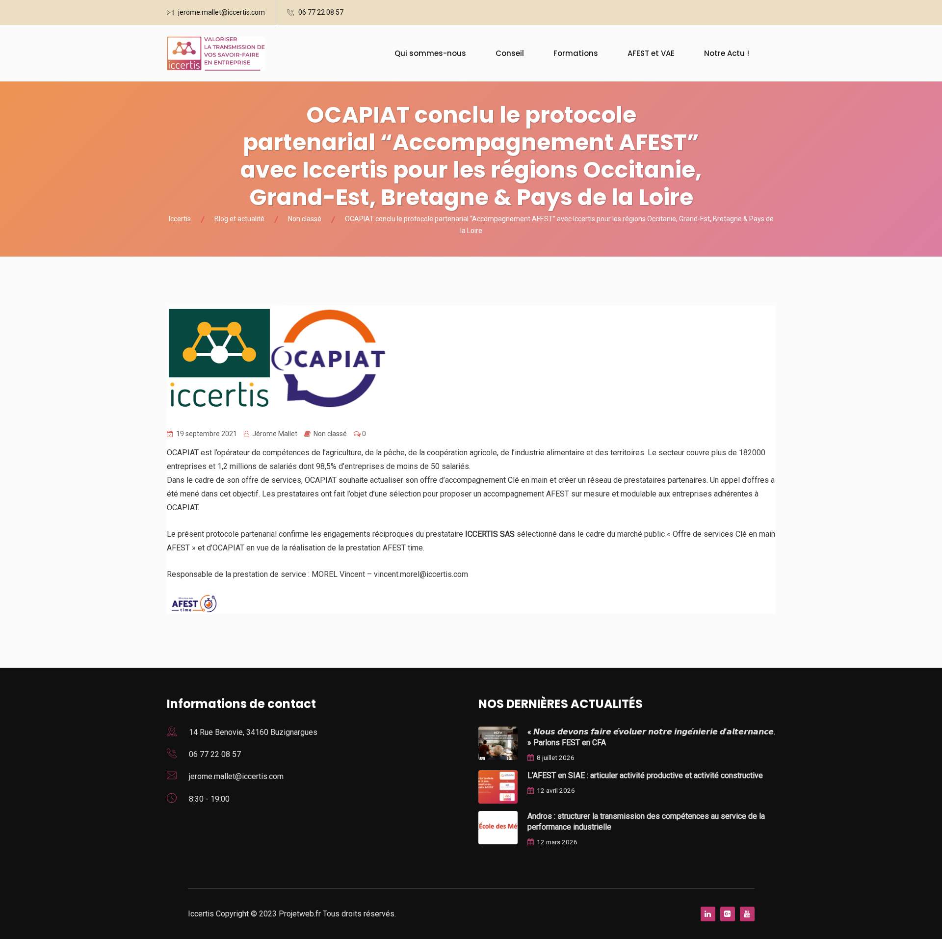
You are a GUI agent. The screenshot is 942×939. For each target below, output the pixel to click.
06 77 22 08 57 (320, 12)
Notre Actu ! (726, 53)
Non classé (330, 434)
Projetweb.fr (301, 913)
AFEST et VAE (651, 53)
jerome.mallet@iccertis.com (221, 12)
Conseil (510, 53)
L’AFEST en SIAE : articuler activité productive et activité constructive (645, 775)
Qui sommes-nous (430, 53)
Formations (575, 53)
